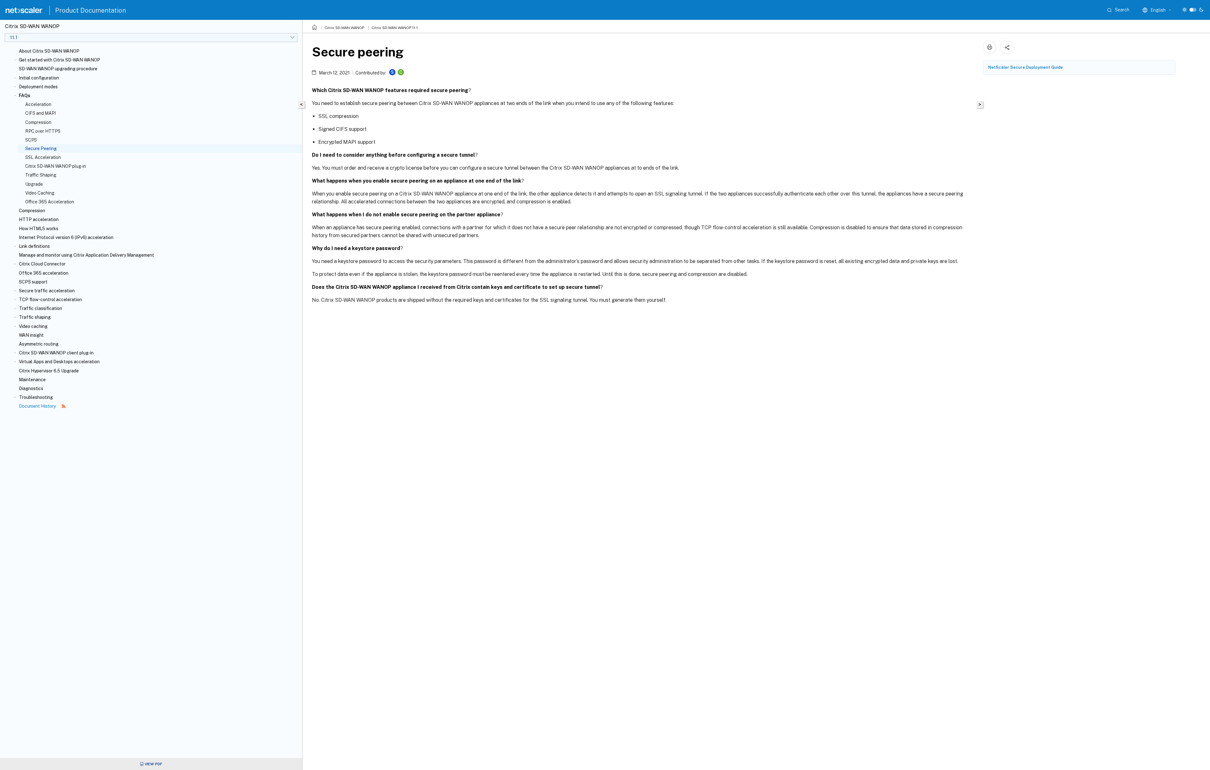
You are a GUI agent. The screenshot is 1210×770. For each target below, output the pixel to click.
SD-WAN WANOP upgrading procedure (58, 68)
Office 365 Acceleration (49, 201)
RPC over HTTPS (42, 131)
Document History (38, 406)
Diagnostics (31, 388)
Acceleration (38, 104)
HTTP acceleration (39, 219)
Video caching (33, 326)
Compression (38, 122)
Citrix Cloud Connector (42, 263)
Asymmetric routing (39, 344)
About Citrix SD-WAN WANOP (49, 51)
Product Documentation (90, 10)
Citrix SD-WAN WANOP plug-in (55, 166)
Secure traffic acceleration (47, 290)
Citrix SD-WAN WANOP (344, 28)
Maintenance (32, 379)
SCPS (31, 140)
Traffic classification (40, 308)
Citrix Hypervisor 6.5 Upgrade (49, 370)
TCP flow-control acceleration (50, 299)
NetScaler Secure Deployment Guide (1025, 67)
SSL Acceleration (43, 157)
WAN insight (31, 335)
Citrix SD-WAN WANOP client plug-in (56, 352)
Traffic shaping (35, 317)
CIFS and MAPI (40, 113)
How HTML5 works (38, 228)
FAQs (24, 95)
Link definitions (34, 246)
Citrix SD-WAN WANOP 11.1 (395, 28)
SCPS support (33, 281)
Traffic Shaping (40, 175)
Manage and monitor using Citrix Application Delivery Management (86, 255)
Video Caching (40, 192)
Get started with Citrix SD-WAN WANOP (59, 59)
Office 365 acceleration (43, 273)
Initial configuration (39, 77)
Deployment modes (38, 86)
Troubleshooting (36, 397)
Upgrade (34, 184)
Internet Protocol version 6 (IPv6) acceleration (66, 237)
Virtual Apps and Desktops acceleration (59, 361)
